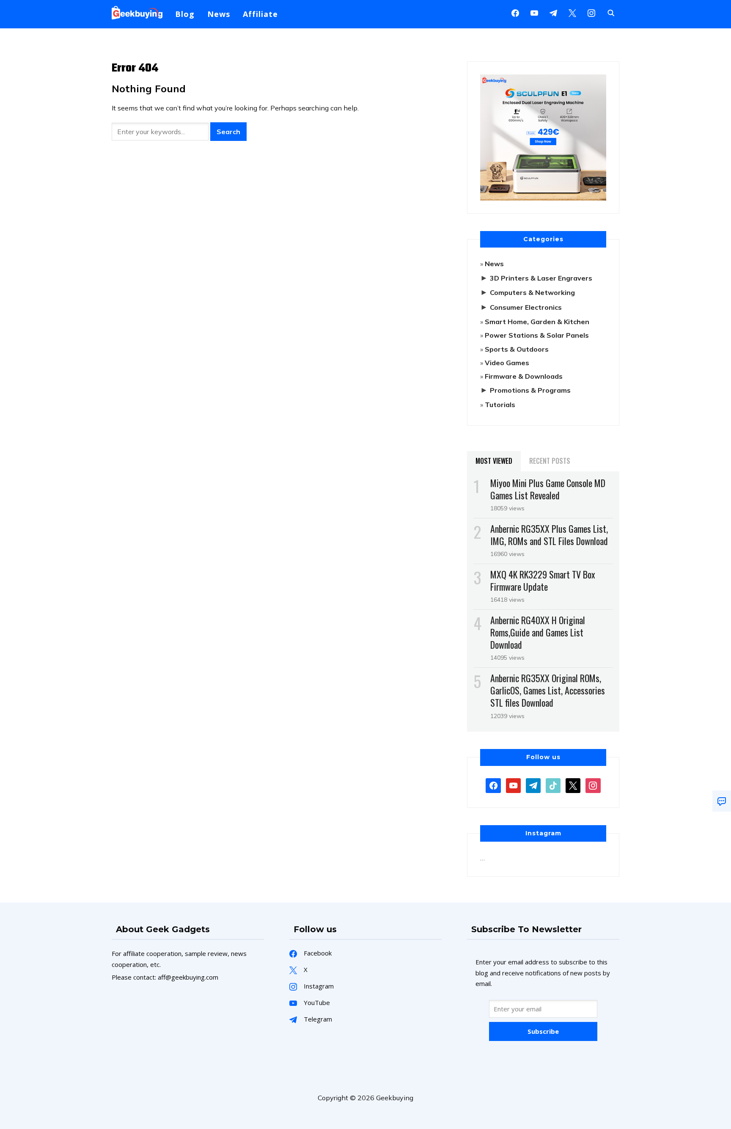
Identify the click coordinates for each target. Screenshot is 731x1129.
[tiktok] (553, 784)
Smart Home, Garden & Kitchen (537, 321)
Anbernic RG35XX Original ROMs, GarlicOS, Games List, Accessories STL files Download (547, 690)
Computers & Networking (532, 292)
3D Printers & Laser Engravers (541, 278)
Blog (185, 14)
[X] (572, 12)
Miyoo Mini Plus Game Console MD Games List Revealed (547, 489)
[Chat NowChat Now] (721, 801)
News (218, 14)
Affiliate (260, 14)
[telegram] (533, 784)
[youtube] (534, 12)
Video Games (507, 362)
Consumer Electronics (526, 307)
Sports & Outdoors (517, 349)
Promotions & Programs (530, 390)
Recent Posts (549, 461)
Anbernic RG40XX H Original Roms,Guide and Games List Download (537, 632)
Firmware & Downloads (524, 376)
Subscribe (543, 1031)
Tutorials (500, 404)
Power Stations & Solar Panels (537, 335)
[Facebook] (515, 12)
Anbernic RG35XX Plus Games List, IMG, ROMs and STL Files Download (549, 535)
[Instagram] (553, 12)
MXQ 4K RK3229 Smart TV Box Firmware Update (542, 580)
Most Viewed (493, 461)
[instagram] (591, 12)
